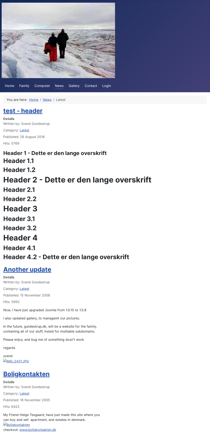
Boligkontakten (26, 374)
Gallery (74, 86)
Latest (24, 130)
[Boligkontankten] (16, 425)
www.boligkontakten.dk (37, 430)
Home (9, 86)
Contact (91, 86)
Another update (27, 269)
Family (24, 86)
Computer (42, 86)
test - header (22, 110)
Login (106, 86)
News (59, 86)
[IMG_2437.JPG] (16, 361)
